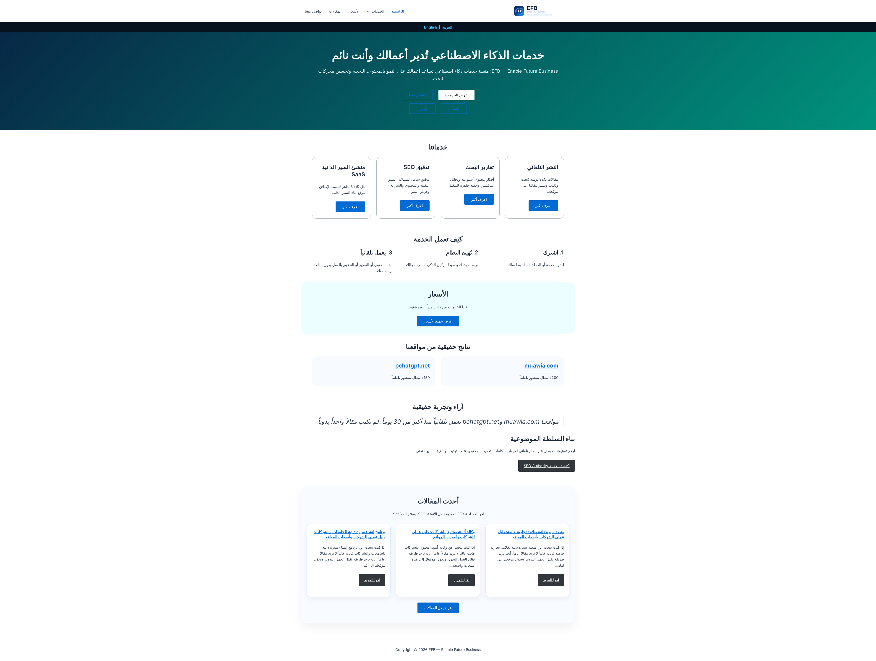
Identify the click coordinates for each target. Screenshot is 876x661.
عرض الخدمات (456, 95)
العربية (447, 27)
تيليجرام (422, 108)
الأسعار (354, 11)
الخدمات (377, 11)
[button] (369, 11)
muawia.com (541, 365)
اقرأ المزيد (551, 580)
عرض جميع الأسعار (438, 321)
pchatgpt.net (412, 365)
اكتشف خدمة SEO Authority (547, 465)
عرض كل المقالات (438, 607)
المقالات (335, 11)
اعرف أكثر (543, 205)
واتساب (454, 108)
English (430, 27)
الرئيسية (397, 11)
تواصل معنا (313, 11)
